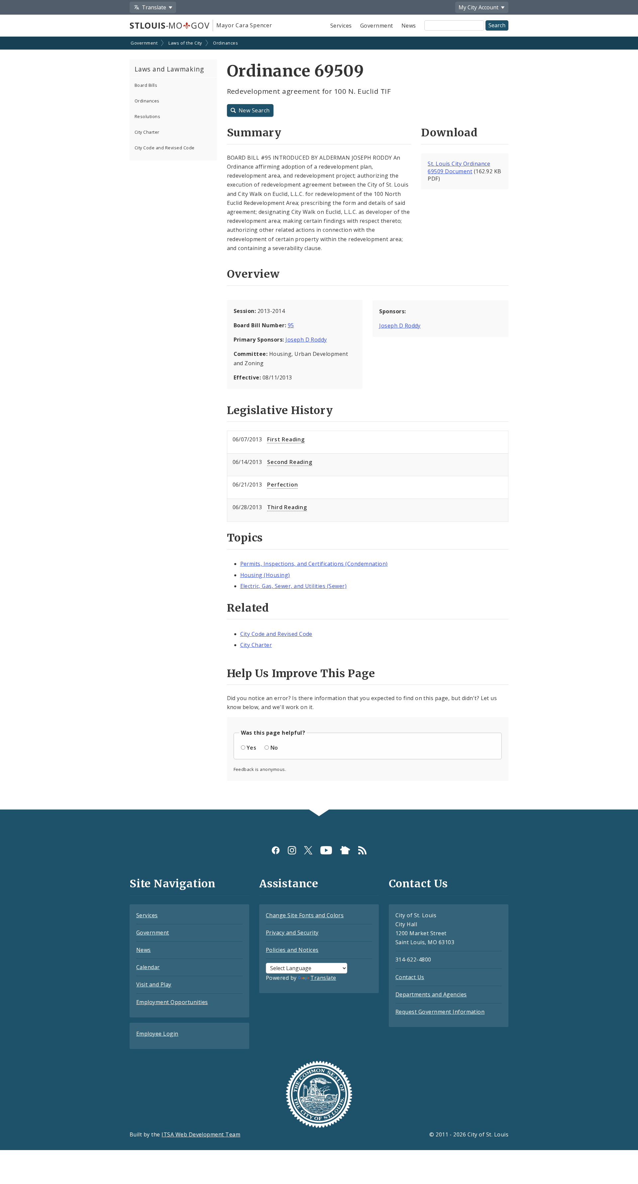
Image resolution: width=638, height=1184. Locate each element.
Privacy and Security (292, 932)
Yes (251, 747)
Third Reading (287, 507)
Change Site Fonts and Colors (305, 915)
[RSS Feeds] (362, 850)
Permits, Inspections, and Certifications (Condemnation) (314, 563)
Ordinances (225, 43)
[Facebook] (275, 850)
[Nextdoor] (345, 850)
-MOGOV (169, 25)
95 (291, 325)
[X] (308, 850)
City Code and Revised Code (164, 148)
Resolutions (147, 116)
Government (376, 25)
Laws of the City (185, 43)
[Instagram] (292, 850)
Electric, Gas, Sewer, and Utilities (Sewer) (293, 586)
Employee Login (157, 1033)
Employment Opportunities (172, 1002)
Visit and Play (153, 984)
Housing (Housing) (265, 575)
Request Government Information (439, 1011)
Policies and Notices (292, 950)
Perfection (282, 484)
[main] (319, 424)
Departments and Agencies (431, 994)
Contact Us (409, 977)
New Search (254, 110)
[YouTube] (326, 850)
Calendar (148, 967)
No (274, 747)
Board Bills (146, 85)
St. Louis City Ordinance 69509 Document (459, 167)
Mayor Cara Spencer (244, 25)
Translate (323, 977)
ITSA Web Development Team (200, 1134)
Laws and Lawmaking (169, 69)
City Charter (147, 132)
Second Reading (289, 462)
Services (341, 25)
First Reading (285, 439)
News (408, 25)
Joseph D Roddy (306, 339)
